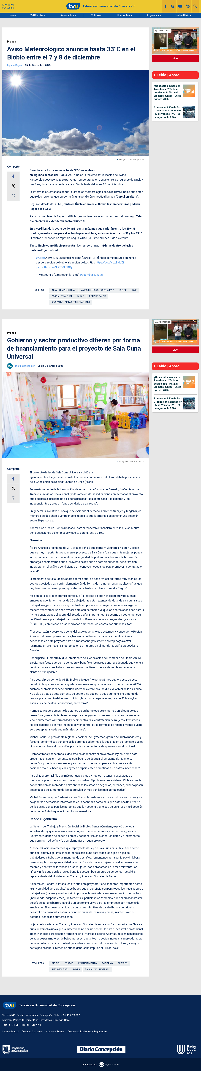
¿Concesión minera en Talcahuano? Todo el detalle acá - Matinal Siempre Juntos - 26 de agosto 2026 (167, 92)
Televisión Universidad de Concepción (47, 1005)
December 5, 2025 (91, 274)
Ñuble (80, 296)
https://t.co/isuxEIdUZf (110, 262)
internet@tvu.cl (10, 1031)
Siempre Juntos (68, 15)
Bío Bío (123, 290)
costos (69, 963)
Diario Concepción (25, 365)
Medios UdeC (182, 15)
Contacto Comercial (32, 1031)
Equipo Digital (15, 65)
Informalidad (60, 969)
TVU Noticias (36, 15)
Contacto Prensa (55, 1031)
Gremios (123, 963)
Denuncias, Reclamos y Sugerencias (87, 1031)
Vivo (175, 58)
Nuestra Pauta (124, 15)
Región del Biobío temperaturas (71, 302)
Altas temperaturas (64, 290)
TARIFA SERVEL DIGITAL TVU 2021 (21, 1025)
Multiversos (97, 15)
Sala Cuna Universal (97, 969)
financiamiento (87, 963)
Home (13, 15)
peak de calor (97, 296)
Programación (154, 15)
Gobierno (107, 963)
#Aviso (40, 257)
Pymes (76, 969)
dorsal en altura (62, 296)
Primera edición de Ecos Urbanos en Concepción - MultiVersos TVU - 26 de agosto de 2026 (168, 112)
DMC (134, 290)
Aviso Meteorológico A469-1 (97, 290)
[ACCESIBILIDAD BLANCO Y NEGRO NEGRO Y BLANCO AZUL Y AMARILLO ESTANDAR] (187, 6)
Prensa (11, 41)
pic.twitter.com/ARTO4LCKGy (54, 267)
